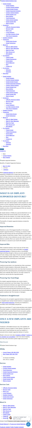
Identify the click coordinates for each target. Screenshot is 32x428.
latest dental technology (8, 302)
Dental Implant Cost (11, 14)
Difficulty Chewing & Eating (13, 27)
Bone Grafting (9, 16)
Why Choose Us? (10, 52)
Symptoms (6, 25)
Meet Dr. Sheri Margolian (12, 48)
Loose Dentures (10, 32)
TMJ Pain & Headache (11, 36)
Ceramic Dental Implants (12, 12)
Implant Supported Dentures (13, 11)
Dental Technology (11, 43)
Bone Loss (9, 30)
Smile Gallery (9, 61)
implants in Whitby (20, 335)
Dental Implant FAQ (11, 21)
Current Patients (7, 155)
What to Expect (10, 23)
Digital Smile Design (11, 41)
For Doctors (6, 68)
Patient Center (9, 57)
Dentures (5, 169)
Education (8, 71)
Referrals (8, 70)
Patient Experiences (11, 59)
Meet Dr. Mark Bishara (11, 46)
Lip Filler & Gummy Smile (12, 34)
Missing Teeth (9, 29)
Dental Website (4, 424)
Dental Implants (7, 4)
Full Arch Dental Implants (12, 7)
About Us (5, 45)
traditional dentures (8, 172)
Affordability (9, 54)
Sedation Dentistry (8, 37)
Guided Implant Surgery (12, 9)
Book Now (5, 73)
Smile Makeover (10, 63)
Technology (6, 39)
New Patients (6, 157)
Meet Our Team (10, 50)
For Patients (6, 55)
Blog (7, 64)
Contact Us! (9, 66)
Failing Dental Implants (12, 20)
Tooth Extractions (10, 18)
